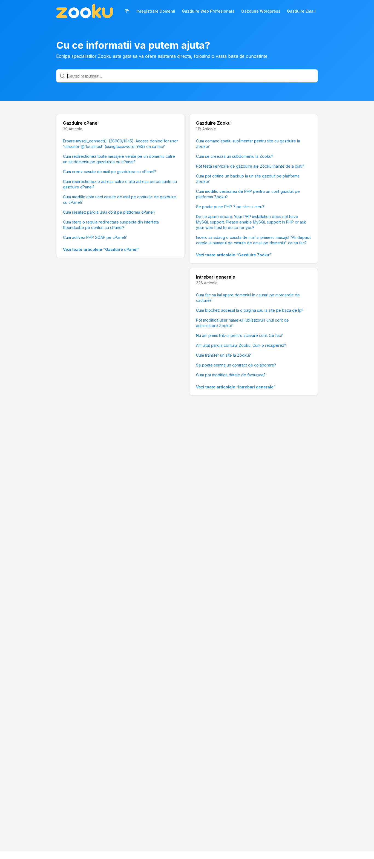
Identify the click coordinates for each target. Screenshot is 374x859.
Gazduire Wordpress (260, 11)
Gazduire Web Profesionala (208, 11)
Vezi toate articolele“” (101, 249)
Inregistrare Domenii (155, 11)
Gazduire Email (301, 11)
